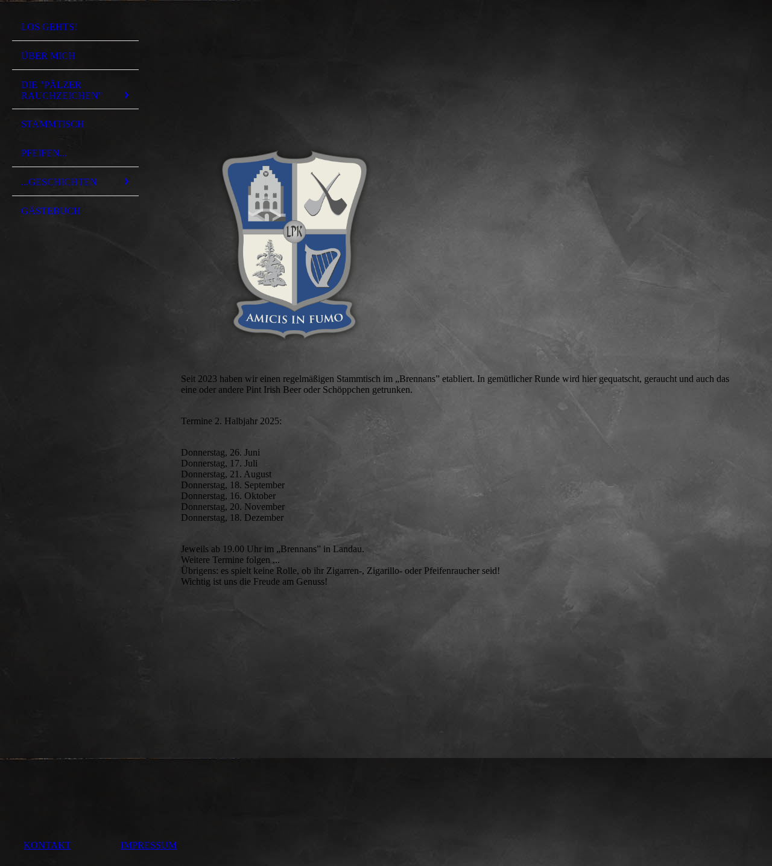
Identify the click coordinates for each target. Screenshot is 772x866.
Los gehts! (49, 27)
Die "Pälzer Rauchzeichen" (62, 90)
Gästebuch (51, 211)
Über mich (48, 56)
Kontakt (47, 845)
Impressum (149, 845)
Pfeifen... (44, 153)
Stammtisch (52, 124)
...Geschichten (59, 182)
